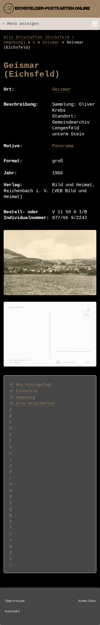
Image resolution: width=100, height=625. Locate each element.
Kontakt (12, 611)
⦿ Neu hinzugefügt (30, 385)
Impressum (15, 601)
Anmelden (87, 601)
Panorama (63, 146)
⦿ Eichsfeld (23, 391)
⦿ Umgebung (22, 397)
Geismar (50, 42)
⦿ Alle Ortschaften (32, 403)
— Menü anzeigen (20, 24)
